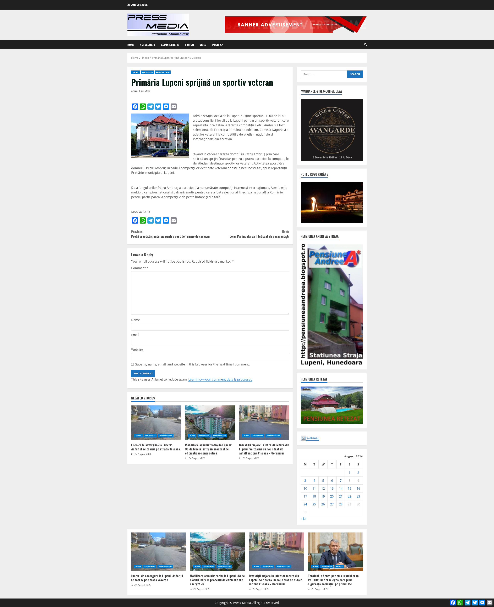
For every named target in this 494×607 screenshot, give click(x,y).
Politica (217, 44)
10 (305, 488)
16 (358, 488)
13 (332, 488)
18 (314, 496)
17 (305, 496)
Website (137, 350)
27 (332, 504)
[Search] (365, 44)
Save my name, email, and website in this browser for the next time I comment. (192, 364)
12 (323, 488)
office (134, 90)
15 (349, 488)
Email (135, 335)
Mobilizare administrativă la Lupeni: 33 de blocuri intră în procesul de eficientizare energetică (210, 422)
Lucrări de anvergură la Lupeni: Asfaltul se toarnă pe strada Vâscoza (156, 422)
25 (314, 504)
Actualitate (147, 44)
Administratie (170, 44)
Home (130, 44)
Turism (189, 44)
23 (358, 496)
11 (314, 488)
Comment (139, 268)
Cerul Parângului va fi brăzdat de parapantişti (259, 234)
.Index (135, 72)
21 (341, 496)
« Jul (303, 518)
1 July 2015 (144, 90)
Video (203, 44)
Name (135, 320)
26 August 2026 (251, 458)
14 (341, 488)
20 (332, 496)
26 (323, 504)
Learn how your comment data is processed (220, 379)
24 (305, 504)
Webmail (312, 438)
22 (349, 496)
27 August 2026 (143, 454)
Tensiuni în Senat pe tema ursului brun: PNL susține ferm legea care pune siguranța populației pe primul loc (335, 551)
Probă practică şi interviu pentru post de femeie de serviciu (170, 234)
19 (323, 496)
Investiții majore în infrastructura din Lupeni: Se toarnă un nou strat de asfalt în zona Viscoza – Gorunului (264, 422)
